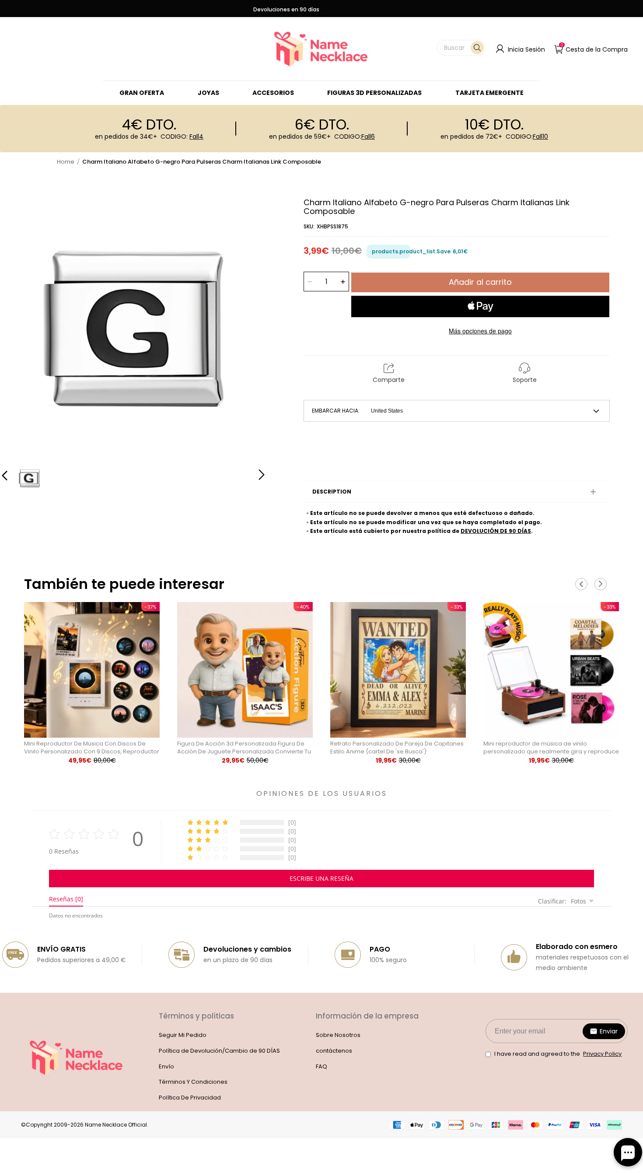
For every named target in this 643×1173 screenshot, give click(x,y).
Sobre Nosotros (338, 1035)
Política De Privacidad (190, 1097)
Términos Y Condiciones (193, 1082)
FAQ (321, 1066)
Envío (166, 1066)
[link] (208, 93)
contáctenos (334, 1051)
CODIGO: (182, 136)
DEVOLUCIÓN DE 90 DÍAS (496, 531)
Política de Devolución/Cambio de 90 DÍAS (219, 1051)
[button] (461, 48)
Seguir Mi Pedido (182, 1035)
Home (65, 162)
